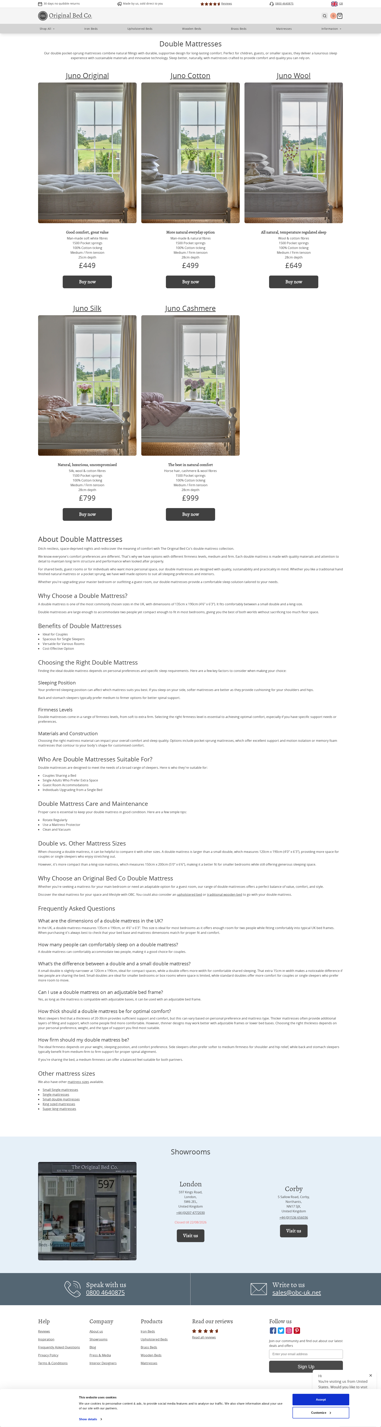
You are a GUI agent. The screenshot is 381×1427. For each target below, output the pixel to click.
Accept (321, 1399)
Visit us (190, 1236)
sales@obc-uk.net (296, 1292)
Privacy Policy (48, 1355)
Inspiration (46, 1339)
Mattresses (149, 1363)
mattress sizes (78, 1082)
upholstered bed (189, 894)
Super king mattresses (59, 1109)
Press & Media (100, 1355)
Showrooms (98, 1339)
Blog (92, 1347)
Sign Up (306, 1366)
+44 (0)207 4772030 (190, 1213)
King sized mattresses (59, 1104)
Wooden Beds (151, 1355)
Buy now (87, 282)
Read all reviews (204, 1337)
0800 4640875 (105, 1292)
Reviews (44, 1331)
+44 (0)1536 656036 (293, 1217)
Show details (88, 1419)
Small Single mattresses (60, 1090)
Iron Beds (148, 1331)
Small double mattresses (61, 1099)
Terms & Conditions (53, 1363)
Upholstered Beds (154, 1339)
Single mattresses (56, 1094)
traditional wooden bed (224, 894)
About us (96, 1331)
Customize (318, 1412)
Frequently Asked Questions (59, 1347)
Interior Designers (103, 1363)
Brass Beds (149, 1347)
